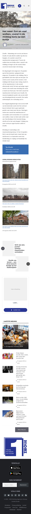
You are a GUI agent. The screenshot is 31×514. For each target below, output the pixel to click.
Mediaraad (12, 509)
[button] (24, 5)
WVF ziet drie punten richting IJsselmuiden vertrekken (20, 248)
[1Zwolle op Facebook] (5, 495)
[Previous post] (2, 248)
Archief (24, 505)
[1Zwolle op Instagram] (15, 495)
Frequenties (8, 507)
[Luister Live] (19, 5)
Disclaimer (7, 505)
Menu (29, 10)
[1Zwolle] (8, 5)
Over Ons (15, 507)
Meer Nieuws (22, 429)
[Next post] (28, 264)
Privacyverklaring (16, 505)
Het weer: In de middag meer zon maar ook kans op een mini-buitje (15, 227)
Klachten (19, 509)
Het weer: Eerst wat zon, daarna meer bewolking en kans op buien (15, 180)
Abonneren (23, 485)
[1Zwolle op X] (12, 495)
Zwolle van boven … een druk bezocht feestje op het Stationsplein (11, 264)
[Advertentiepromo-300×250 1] (15, 455)
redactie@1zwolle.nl (12, 151)
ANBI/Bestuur (23, 507)
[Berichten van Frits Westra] (5, 44)
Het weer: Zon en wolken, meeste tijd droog (13, 203)
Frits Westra (11, 44)
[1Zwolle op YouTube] (22, 495)
